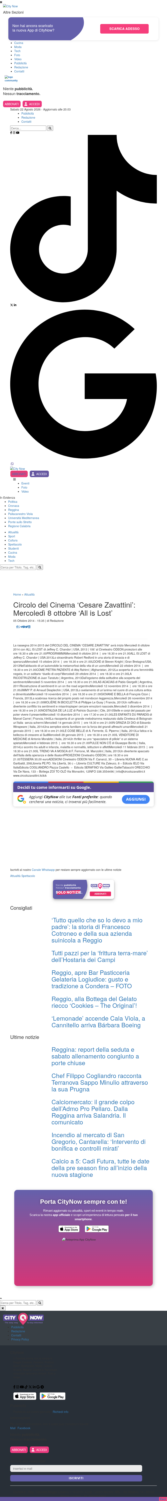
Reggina (13, 510)
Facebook (24, 1428)
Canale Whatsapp (43, 870)
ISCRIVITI (76, 1478)
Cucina (18, 43)
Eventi (25, 483)
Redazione (21, 67)
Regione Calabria (19, 526)
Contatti (19, 71)
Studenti (13, 548)
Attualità (13, 532)
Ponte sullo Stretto (20, 522)
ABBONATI (12, 104)
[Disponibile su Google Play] (97, 1229)
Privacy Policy (20, 1339)
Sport (11, 536)
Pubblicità (20, 63)
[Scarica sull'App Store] (69, 1229)
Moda (18, 47)
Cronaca (13, 506)
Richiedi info (60, 1412)
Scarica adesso (124, 28)
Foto (17, 55)
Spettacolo (15, 544)
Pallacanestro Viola (20, 514)
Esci (163, 1499)
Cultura (13, 540)
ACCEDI (34, 104)
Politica (12, 502)
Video (18, 59)
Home (17, 594)
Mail (12, 1428)
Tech (17, 51)
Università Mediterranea (23, 518)
